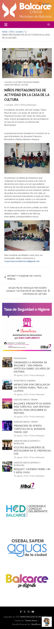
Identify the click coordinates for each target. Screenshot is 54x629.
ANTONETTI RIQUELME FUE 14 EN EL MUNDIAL (24, 277)
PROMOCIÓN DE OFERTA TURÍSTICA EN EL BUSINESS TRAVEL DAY (29, 429)
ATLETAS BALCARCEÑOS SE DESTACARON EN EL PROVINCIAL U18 (32, 450)
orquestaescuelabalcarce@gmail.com (22, 261)
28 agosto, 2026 (21, 375)
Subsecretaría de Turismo (26, 399)
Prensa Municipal (28, 104)
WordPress (36, 624)
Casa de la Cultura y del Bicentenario (21, 82)
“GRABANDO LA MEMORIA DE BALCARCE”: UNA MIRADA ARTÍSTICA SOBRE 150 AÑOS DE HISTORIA (32, 367)
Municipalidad (20, 358)
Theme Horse (31, 620)
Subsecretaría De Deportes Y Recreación (27, 442)
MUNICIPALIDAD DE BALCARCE (34, 616)
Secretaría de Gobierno (25, 380)
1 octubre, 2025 (11, 104)
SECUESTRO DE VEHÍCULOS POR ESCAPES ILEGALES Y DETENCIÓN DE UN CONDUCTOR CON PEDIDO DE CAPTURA (26, 290)
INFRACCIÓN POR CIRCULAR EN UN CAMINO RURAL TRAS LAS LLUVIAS (32, 387)
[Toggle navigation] (6, 24)
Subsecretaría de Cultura (16, 85)
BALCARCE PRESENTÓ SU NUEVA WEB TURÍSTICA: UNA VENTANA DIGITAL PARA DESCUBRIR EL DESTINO (32, 408)
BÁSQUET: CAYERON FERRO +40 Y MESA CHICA (32, 470)
